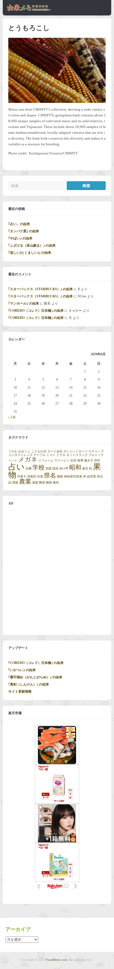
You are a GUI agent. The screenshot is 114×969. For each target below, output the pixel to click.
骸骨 (56, 482)
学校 (38, 467)
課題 (15, 482)
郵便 (42, 482)
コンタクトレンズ (20, 455)
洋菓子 (21, 476)
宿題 (48, 468)
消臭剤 (31, 476)
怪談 (55, 468)
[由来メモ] (29, 10)
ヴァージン (61, 460)
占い (16, 466)
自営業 (91, 476)
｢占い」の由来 (19, 224)
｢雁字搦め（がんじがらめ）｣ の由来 (35, 677)
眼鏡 (60, 476)
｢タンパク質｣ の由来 (23, 231)
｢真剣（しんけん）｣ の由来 (28, 684)
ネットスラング (77, 455)
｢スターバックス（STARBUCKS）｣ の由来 (40, 289)
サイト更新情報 (20, 691)
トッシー (75, 311)
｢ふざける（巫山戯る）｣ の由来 (32, 245)
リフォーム (45, 460)
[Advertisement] (57, 572)
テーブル (39, 455)
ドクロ (61, 455)
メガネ (27, 459)
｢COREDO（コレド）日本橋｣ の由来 (36, 311)
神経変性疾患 (73, 476)
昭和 (75, 467)
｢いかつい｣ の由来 (22, 670)
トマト (51, 455)
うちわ (12, 451)
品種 (28, 468)
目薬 (40, 476)
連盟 (35, 482)
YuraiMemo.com (56, 959)
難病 (49, 482)
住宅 (73, 460)
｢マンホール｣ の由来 (23, 303)
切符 (97, 460)
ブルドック (96, 455)
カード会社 (55, 451)
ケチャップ (96, 451)
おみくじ (24, 451)
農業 (25, 481)
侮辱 (80, 460)
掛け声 (63, 468)
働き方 (88, 460)
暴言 (85, 468)
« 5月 (12, 417)
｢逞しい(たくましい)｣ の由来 (29, 253)
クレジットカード (75, 451)
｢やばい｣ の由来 (20, 238)
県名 (50, 475)
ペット (12, 460)
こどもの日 (38, 451)
